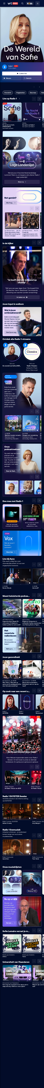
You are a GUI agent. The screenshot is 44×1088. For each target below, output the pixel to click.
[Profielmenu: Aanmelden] (37, 3)
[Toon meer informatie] (20, 104)
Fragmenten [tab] (20, 93)
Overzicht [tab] (7, 93)
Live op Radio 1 (10, 98)
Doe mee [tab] (33, 93)
